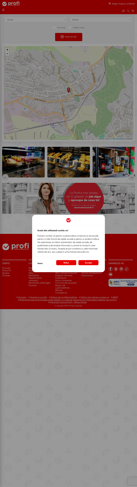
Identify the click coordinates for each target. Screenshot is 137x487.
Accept (88, 262)
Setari (40, 263)
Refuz (66, 262)
